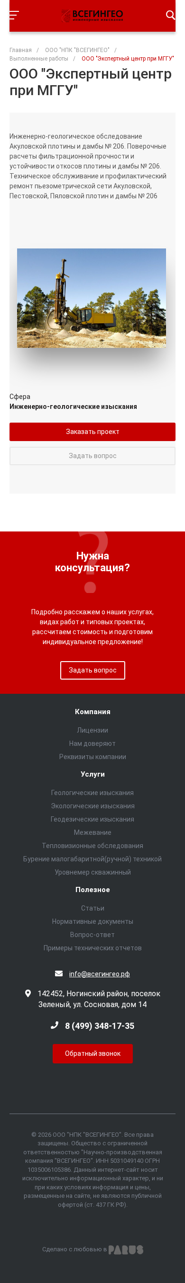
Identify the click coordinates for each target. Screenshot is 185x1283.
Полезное (92, 890)
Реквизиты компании (92, 757)
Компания (93, 712)
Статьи (92, 908)
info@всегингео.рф (99, 974)
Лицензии (92, 730)
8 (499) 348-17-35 (99, 1026)
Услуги (93, 774)
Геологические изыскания (92, 792)
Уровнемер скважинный (93, 872)
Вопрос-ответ (92, 934)
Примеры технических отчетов (93, 948)
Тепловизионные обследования (92, 845)
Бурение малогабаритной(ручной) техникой (92, 859)
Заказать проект (93, 431)
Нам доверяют (92, 743)
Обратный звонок (92, 1053)
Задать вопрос (93, 456)
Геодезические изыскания (92, 819)
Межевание (92, 832)
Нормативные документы (92, 921)
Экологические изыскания (93, 806)
